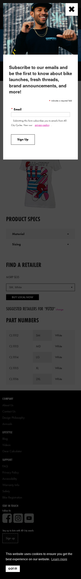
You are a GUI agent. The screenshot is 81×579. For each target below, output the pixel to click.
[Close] (71, 9)
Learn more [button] (59, 559)
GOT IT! (12, 568)
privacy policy (42, 125)
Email (16, 109)
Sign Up (23, 139)
